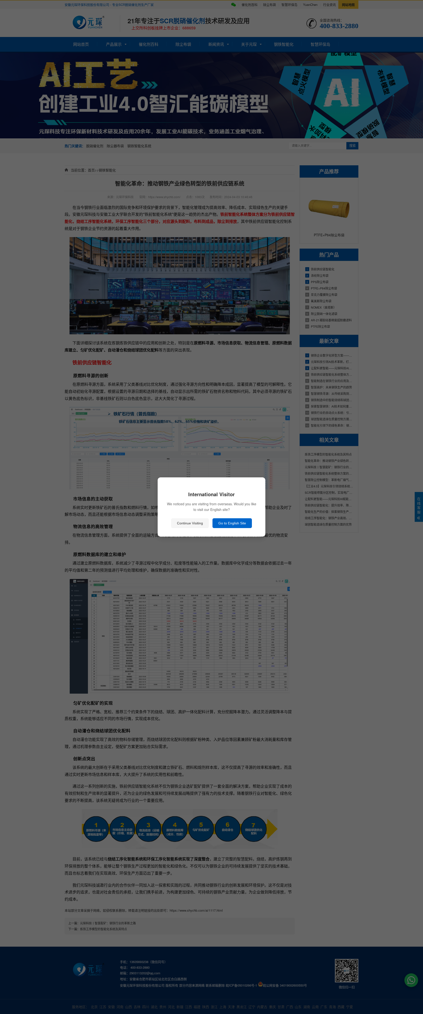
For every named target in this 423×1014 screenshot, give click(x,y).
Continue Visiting (190, 523)
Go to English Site (232, 523)
